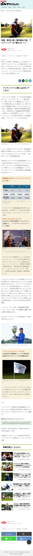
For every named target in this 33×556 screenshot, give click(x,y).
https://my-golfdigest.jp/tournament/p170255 (16, 423)
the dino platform (18, 554)
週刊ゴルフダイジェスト (14, 50)
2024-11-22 (10, 48)
